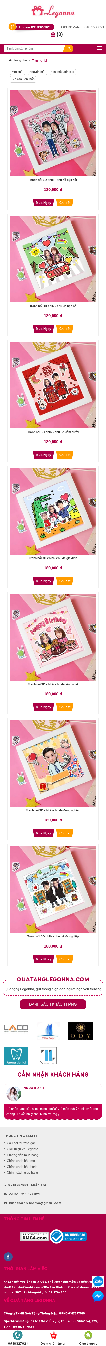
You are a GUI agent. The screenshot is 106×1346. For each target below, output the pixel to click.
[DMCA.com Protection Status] (35, 1236)
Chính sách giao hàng (22, 1172)
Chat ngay (88, 1343)
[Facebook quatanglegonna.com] (8, 1257)
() (59, 34)
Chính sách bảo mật (21, 1161)
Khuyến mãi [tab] (37, 71)
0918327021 (18, 1343)
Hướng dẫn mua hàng (22, 1155)
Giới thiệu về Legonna (22, 1149)
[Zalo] (98, 1281)
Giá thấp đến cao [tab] (62, 71)
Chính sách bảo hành (22, 1167)
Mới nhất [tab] (17, 71)
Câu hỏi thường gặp (21, 1143)
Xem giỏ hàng (53, 1343)
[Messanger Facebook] (98, 1296)
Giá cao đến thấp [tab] (23, 79)
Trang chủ (20, 60)
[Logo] (53, 11)
